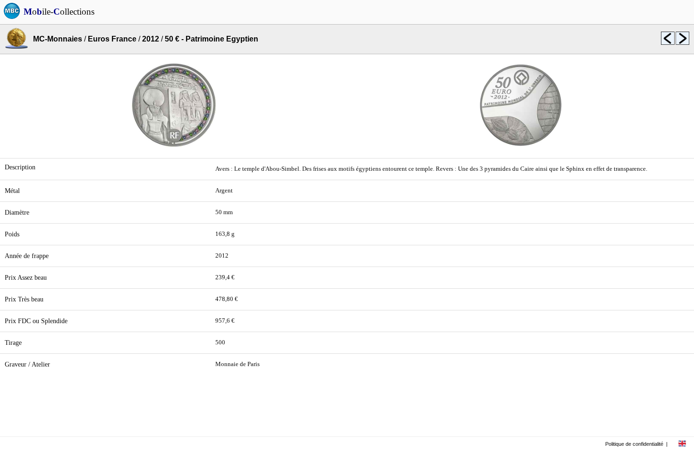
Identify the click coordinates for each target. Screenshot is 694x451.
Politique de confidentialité (634, 444)
